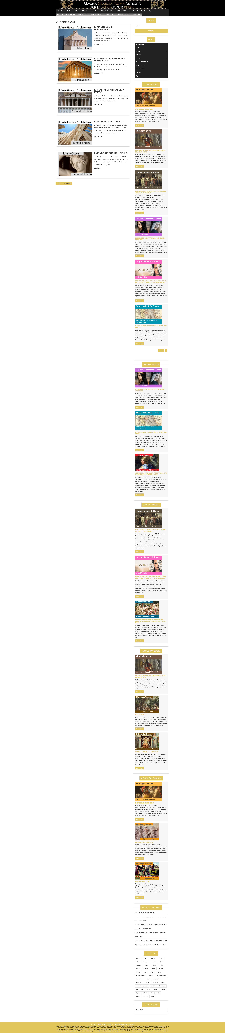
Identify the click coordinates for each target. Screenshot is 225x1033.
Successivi (67, 183)
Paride (145, 986)
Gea (144, 972)
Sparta (138, 993)
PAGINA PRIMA (60, 11)
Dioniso (155, 965)
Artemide (152, 958)
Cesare (154, 961)
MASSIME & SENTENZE (123, 14)
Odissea (138, 982)
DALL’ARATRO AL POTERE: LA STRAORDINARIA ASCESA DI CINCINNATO (150, 192)
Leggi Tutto (139, 125)
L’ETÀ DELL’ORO (140, 714)
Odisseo (147, 982)
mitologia (147, 979)
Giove (151, 972)
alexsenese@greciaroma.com (124, 1024)
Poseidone (162, 986)
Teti (152, 993)
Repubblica (139, 989)
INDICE (68, 11)
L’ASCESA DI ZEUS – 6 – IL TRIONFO (146, 752)
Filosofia (161, 968)
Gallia (138, 972)
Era (162, 965)
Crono (161, 961)
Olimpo (155, 982)
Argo (145, 958)
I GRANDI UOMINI (82, 14)
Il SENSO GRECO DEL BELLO (111, 153)
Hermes (151, 975)
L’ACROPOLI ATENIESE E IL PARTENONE (110, 59)
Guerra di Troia (140, 975)
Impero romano (161, 975)
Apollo (138, 958)
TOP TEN (143, 11)
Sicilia (163, 989)
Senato (156, 989)
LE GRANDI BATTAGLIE (95, 14)
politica (153, 986)
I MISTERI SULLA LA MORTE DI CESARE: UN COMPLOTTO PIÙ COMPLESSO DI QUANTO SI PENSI (150, 621)
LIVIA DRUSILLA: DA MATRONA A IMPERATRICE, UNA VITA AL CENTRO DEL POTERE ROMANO (150, 281)
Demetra (146, 965)
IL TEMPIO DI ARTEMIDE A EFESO (109, 91)
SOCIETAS (94, 11)
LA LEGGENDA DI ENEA (142, 881)
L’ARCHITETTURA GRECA (108, 121)
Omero (163, 982)
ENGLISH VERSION (136, 14)
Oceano (156, 979)
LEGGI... (97, 44)
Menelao (138, 979)
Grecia (158, 972)
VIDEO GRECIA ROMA (107, 11)
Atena (160, 958)
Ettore (153, 968)
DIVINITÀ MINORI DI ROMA (144, 842)
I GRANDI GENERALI (70, 14)
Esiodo (146, 968)
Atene (138, 961)
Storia (145, 993)
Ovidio (138, 986)
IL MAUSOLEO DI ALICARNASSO (103, 28)
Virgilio (145, 996)
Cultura (138, 965)
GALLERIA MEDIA (134, 11)
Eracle (138, 968)
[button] (150, 11)
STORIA (76, 11)
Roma (148, 989)
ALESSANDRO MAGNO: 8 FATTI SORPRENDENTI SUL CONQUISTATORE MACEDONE (151, 473)
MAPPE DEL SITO (121, 11)
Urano (138, 996)
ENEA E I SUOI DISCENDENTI (144, 109)
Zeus (152, 996)
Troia (158, 993)
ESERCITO (58, 14)
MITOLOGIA (85, 11)
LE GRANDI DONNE (109, 14)
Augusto (145, 961)
